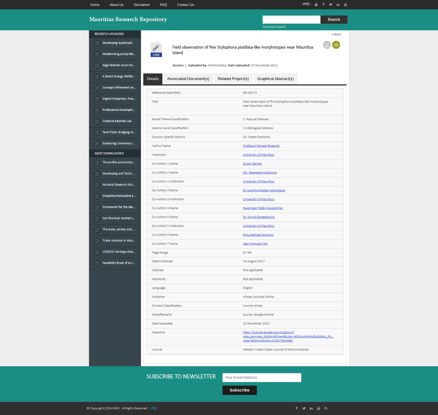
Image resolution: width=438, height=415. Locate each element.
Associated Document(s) (188, 79)
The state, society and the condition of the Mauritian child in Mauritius (119, 229)
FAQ (163, 5)
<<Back (336, 34)
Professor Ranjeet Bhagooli (261, 146)
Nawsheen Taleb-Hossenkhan (263, 208)
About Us (117, 5)
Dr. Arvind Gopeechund (258, 217)
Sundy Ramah (252, 164)
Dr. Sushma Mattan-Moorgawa (264, 190)
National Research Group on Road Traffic (119, 185)
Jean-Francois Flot (255, 244)
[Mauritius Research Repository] (128, 19)
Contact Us (185, 5)
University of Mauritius (258, 155)
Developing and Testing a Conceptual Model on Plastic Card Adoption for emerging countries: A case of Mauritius (119, 173)
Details (153, 79)
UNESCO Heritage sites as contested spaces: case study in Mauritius (119, 252)
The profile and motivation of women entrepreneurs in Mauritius (119, 162)
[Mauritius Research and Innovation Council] (307, 4)
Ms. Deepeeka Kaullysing (260, 172)
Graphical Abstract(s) (275, 79)
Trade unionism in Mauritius (119, 240)
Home (94, 5)
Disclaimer (142, 5)
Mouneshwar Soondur (258, 235)
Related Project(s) (233, 79)
